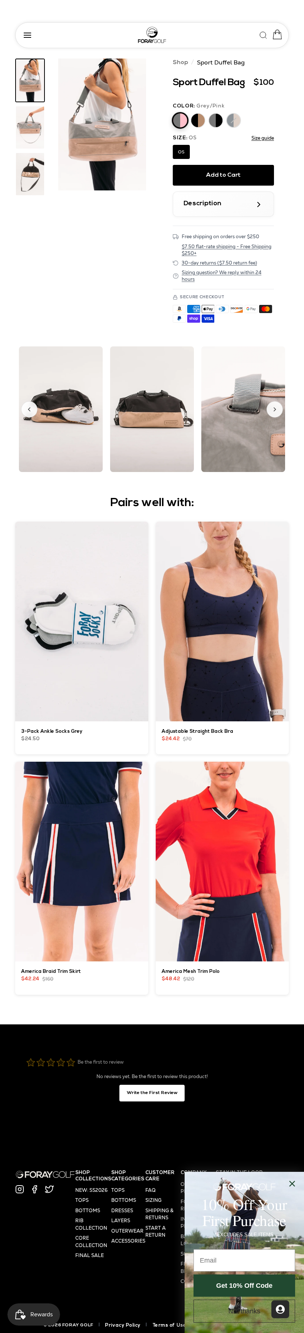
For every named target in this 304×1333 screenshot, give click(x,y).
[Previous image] (29, 409)
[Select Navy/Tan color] (233, 120)
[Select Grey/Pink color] (180, 120)
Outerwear (127, 1231)
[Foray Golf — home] (152, 35)
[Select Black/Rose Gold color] (198, 120)
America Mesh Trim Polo (190, 971)
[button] (102, 124)
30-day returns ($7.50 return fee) (219, 263)
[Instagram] (19, 1189)
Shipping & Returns (159, 1214)
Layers (120, 1220)
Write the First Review (152, 1093)
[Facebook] (34, 1189)
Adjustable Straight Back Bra (197, 731)
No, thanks (244, 1311)
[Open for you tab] (280, 1309)
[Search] (263, 34)
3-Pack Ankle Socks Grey (51, 731)
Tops (82, 1200)
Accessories (128, 1241)
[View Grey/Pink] (30, 80)
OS (181, 152)
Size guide (262, 138)
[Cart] (275, 34)
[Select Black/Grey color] (215, 120)
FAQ (150, 1190)
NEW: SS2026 (91, 1190)
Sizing (153, 1200)
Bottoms (87, 1210)
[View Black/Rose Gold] (30, 174)
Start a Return (155, 1232)
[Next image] (275, 409)
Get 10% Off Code (244, 1285)
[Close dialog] (292, 1184)
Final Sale (89, 1255)
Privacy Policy (123, 1325)
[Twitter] (49, 1189)
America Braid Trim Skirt (51, 971)
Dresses (122, 1210)
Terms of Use (169, 1325)
